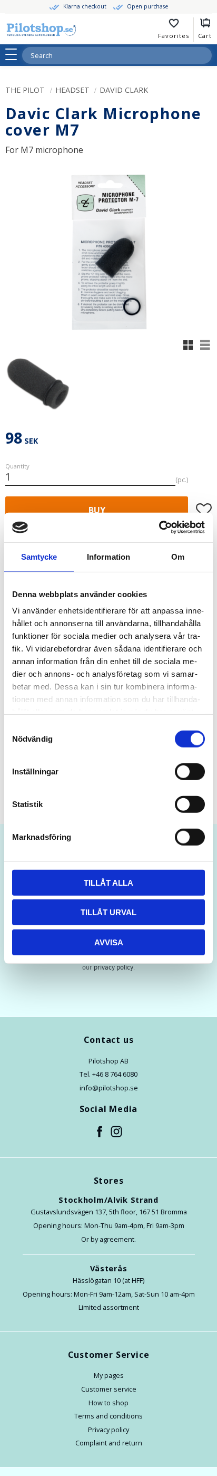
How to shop (108, 1402)
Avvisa (108, 941)
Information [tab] (108, 556)
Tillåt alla (108, 882)
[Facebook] (100, 1132)
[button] (14, 54)
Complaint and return (108, 1443)
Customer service (108, 1389)
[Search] (203, 55)
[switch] (190, 771)
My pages (109, 1375)
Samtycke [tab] (39, 556)
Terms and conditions (108, 1416)
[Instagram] (116, 1132)
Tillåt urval (108, 912)
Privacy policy (108, 1429)
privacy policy (113, 967)
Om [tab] (177, 556)
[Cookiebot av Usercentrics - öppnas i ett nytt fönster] (159, 527)
